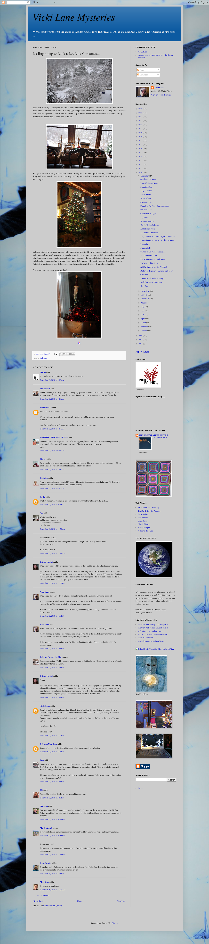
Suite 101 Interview (145, 637)
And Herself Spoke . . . (149, 228)
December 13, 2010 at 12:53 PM (52, 583)
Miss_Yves (44, 882)
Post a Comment (43, 895)
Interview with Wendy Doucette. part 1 (153, 627)
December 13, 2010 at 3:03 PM (52, 751)
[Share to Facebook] (70, 354)
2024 (140, 116)
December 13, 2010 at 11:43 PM (52, 854)
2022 (140, 124)
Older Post (121, 901)
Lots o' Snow (145, 194)
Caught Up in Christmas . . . (151, 225)
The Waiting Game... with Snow (152, 259)
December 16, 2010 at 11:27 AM (52, 889)
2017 (140, 144)
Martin (43, 372)
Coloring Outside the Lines (51, 657)
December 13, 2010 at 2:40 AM (52, 380)
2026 (140, 108)
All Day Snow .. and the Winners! (153, 267)
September (145, 298)
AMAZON (142, 51)
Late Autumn (143, 517)
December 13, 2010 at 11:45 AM (52, 553)
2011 (140, 168)
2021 (140, 128)
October (144, 294)
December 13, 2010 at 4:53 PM (52, 781)
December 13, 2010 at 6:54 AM (52, 450)
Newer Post (38, 901)
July (143, 306)
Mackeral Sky (145, 247)
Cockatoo (144, 274)
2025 (140, 112)
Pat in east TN (46, 407)
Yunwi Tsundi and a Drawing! (152, 278)
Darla (42, 497)
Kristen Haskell (46, 561)
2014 (140, 156)
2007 (140, 343)
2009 (140, 335)
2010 (140, 172)
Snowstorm (142, 520)
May (143, 314)
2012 (140, 164)
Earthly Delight (144, 527)
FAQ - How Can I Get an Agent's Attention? (157, 236)
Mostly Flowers (144, 524)
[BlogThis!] (64, 354)
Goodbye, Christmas (148, 179)
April (143, 318)
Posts (141, 69)
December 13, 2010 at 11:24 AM (52, 529)
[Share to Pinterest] (73, 354)
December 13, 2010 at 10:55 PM (52, 835)
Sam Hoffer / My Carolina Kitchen (54, 437)
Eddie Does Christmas (149, 232)
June (143, 310)
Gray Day (144, 286)
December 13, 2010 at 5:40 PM (52, 797)
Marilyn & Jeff (46, 828)
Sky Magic (144, 217)
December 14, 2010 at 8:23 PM (52, 873)
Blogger (115, 923)
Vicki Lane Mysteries (74, 16)
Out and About (146, 209)
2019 (140, 136)
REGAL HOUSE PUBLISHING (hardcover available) (155, 56)
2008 (140, 339)
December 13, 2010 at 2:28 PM (52, 667)
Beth (42, 760)
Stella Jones (45, 706)
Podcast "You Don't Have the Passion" (153, 634)
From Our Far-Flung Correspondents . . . (156, 206)
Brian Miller (45, 388)
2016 (140, 148)
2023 (140, 120)
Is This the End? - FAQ (149, 255)
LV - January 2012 (160, 437)
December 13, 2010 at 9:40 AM (52, 488)
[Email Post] (56, 354)
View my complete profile (161, 94)
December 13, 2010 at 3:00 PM (52, 735)
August (144, 302)
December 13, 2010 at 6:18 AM (52, 399)
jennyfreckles (45, 863)
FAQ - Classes (146, 190)
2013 (140, 160)
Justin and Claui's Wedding (148, 507)
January (144, 330)
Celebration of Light (148, 213)
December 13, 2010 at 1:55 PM (52, 615)
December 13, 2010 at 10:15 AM (52, 504)
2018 (140, 140)
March (143, 322)
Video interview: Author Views (150, 631)
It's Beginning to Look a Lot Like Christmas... (158, 240)
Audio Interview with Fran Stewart (151, 641)
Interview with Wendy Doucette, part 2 (153, 624)
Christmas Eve (146, 202)
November (145, 290)
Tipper (43, 459)
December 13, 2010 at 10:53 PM (52, 819)
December (145, 175)
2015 (140, 152)
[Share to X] (67, 354)
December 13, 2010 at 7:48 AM (52, 469)
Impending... (145, 244)
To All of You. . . (147, 198)
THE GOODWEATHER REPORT (153, 435)
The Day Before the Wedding (149, 510)
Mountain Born (146, 186)
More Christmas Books (149, 183)
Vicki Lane (44, 591)
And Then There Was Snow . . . (152, 282)
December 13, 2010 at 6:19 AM (52, 428)
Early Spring (143, 514)
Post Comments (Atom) (52, 905)
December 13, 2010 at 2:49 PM (52, 697)
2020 (140, 132)
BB (41, 790)
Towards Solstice (147, 221)
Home (79, 901)
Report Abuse (142, 351)
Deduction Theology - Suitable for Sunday (156, 270)
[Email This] (61, 354)
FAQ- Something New (149, 263)
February (144, 326)
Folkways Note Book (48, 744)
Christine (44, 478)
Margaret (44, 806)
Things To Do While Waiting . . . (153, 251)
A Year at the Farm (145, 530)
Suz (41, 513)
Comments (143, 74)
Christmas (43, 358)
